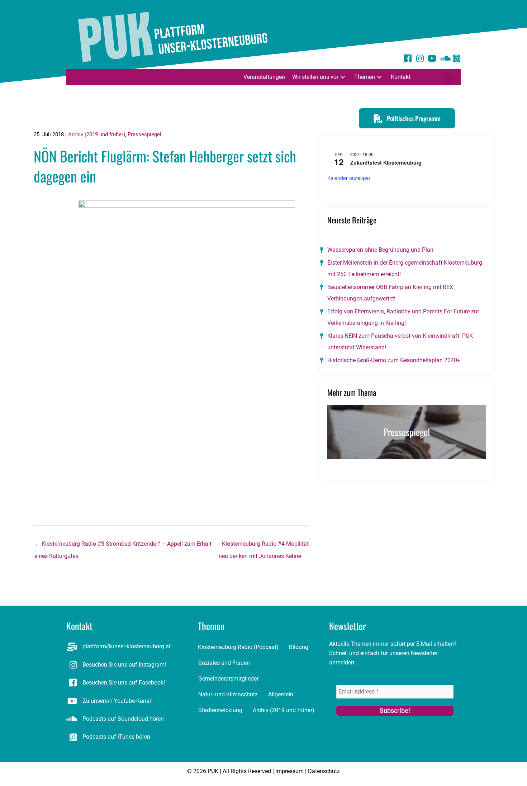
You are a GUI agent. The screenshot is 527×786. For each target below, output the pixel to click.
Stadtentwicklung (220, 710)
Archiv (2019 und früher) (96, 134)
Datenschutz (324, 771)
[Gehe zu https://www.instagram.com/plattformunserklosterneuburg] (420, 59)
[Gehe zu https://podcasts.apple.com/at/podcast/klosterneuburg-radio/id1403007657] (456, 59)
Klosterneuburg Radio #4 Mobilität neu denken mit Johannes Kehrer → (264, 545)
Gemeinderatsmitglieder (228, 678)
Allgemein (280, 694)
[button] (342, 77)
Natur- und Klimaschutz (228, 694)
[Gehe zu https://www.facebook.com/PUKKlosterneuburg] (407, 59)
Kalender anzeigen (348, 177)
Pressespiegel (144, 134)
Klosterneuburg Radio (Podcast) (238, 647)
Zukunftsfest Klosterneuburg (386, 162)
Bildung (298, 647)
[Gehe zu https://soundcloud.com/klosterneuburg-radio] (444, 59)
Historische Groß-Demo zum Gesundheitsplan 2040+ (393, 360)
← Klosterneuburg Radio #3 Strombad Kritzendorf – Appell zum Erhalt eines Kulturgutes (123, 545)
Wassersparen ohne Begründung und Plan (380, 249)
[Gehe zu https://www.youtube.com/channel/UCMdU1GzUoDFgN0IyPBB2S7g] (432, 59)
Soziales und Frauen (224, 662)
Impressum (289, 771)
